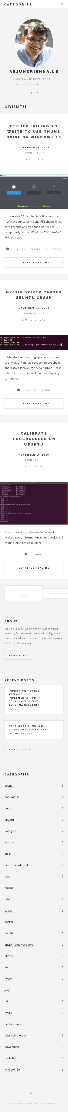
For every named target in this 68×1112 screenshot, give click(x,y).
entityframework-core (19, 944)
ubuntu (20, 249)
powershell (12, 1047)
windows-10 (12, 1069)
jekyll (8, 990)
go (6, 967)
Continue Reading (34, 262)
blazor (9, 888)
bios (7, 876)
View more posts (21, 750)
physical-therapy (15, 1035)
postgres (10, 831)
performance (13, 1024)
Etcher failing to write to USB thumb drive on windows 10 (34, 131)
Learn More (17, 655)
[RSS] (31, 92)
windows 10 (54, 249)
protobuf (10, 1058)
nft (6, 1001)
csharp (9, 899)
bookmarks (12, 797)
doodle (9, 933)
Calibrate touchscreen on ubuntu (34, 438)
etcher (35, 249)
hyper (8, 978)
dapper (9, 910)
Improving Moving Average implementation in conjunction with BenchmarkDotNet (24, 698)
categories (18, 4)
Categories (17, 774)
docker (9, 922)
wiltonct (10, 842)
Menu (62, 4)
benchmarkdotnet (16, 865)
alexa (8, 854)
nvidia (46, 390)
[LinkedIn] (37, 92)
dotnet (9, 785)
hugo (8, 808)
